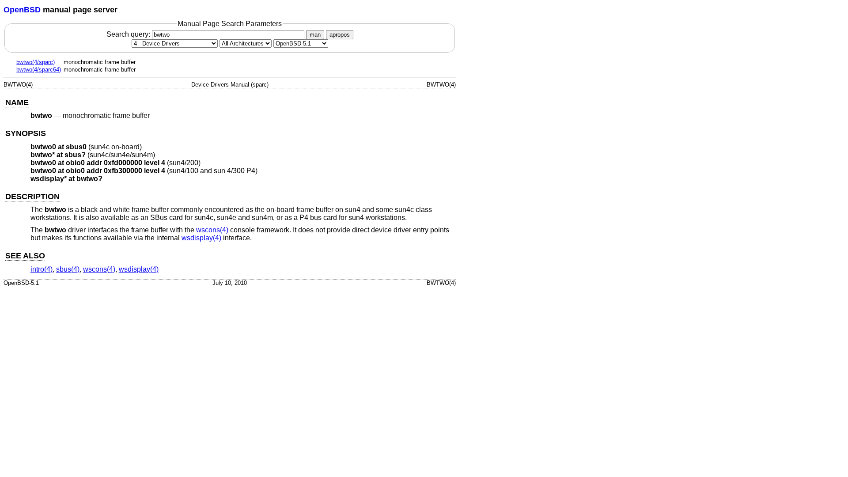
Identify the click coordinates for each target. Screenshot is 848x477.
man (315, 34)
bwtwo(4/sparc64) (38, 69)
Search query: (129, 34)
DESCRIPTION (32, 196)
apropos (339, 34)
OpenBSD (22, 9)
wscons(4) (212, 230)
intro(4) (41, 269)
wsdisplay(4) (201, 238)
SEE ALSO (25, 255)
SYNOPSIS (25, 133)
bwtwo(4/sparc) (35, 62)
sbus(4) (68, 269)
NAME (17, 102)
